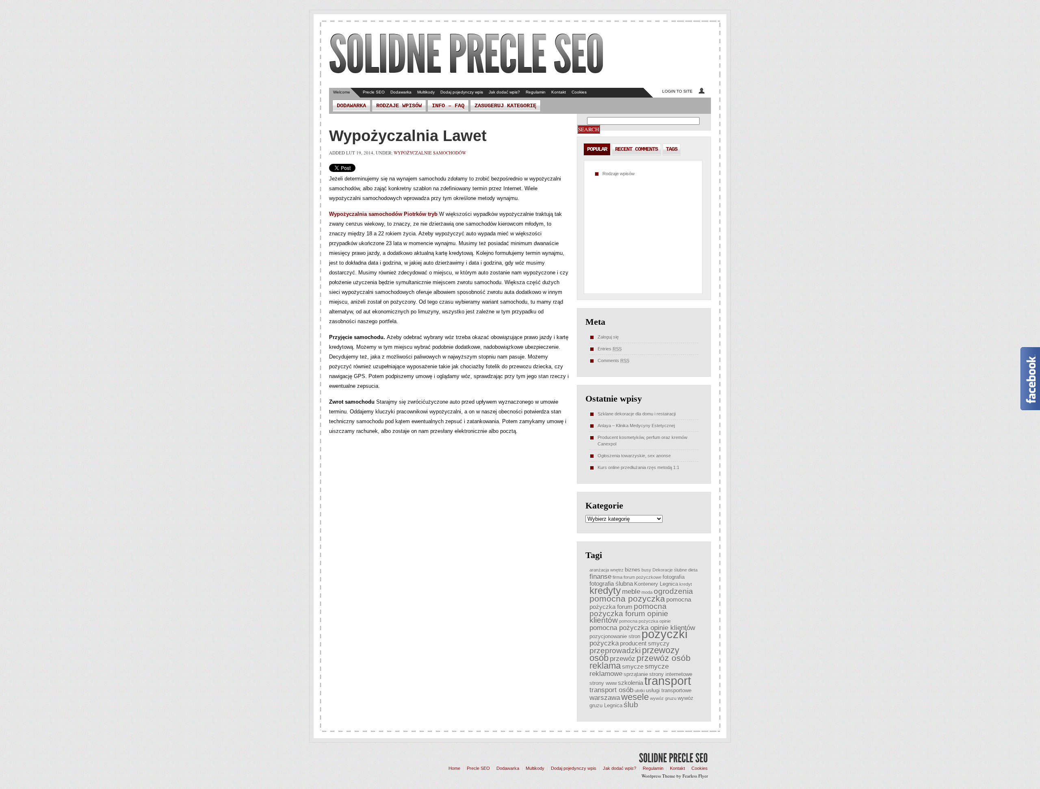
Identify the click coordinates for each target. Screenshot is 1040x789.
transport (667, 680)
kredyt (685, 584)
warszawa (604, 697)
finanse (600, 576)
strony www (603, 683)
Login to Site (677, 91)
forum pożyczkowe (642, 577)
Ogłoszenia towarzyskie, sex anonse (634, 455)
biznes (632, 570)
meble (631, 591)
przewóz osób (664, 658)
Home (454, 768)
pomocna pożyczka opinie (645, 621)
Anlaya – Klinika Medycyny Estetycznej (636, 425)
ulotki (640, 690)
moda (646, 592)
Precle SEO (374, 92)
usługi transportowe (668, 690)
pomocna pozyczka (627, 598)
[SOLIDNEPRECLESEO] (466, 54)
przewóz (622, 658)
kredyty (605, 590)
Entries (610, 348)
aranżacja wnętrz (606, 569)
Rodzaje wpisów (399, 105)
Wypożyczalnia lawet (408, 135)
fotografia (674, 577)
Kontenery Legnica (656, 584)
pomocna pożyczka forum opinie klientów (628, 613)
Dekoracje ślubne (669, 569)
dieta (693, 569)
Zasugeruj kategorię (505, 105)
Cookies (579, 92)
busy (646, 569)
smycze (633, 666)
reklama (605, 666)
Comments (613, 360)
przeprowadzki (615, 650)
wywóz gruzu (663, 698)
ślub (631, 704)
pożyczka (604, 643)
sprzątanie (636, 674)
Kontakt (558, 92)
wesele (635, 697)
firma (617, 577)
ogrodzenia (673, 591)
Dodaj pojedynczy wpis (461, 92)
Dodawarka (401, 92)
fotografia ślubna (611, 583)
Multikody (426, 92)
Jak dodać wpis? (504, 92)
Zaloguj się (608, 337)
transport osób (611, 690)
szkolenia (630, 682)
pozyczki (664, 634)
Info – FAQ (448, 105)
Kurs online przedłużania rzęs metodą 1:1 (638, 467)
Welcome (341, 92)
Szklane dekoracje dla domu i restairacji (637, 413)
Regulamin (536, 92)
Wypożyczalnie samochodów (430, 153)
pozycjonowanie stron (614, 636)
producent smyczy (645, 643)
